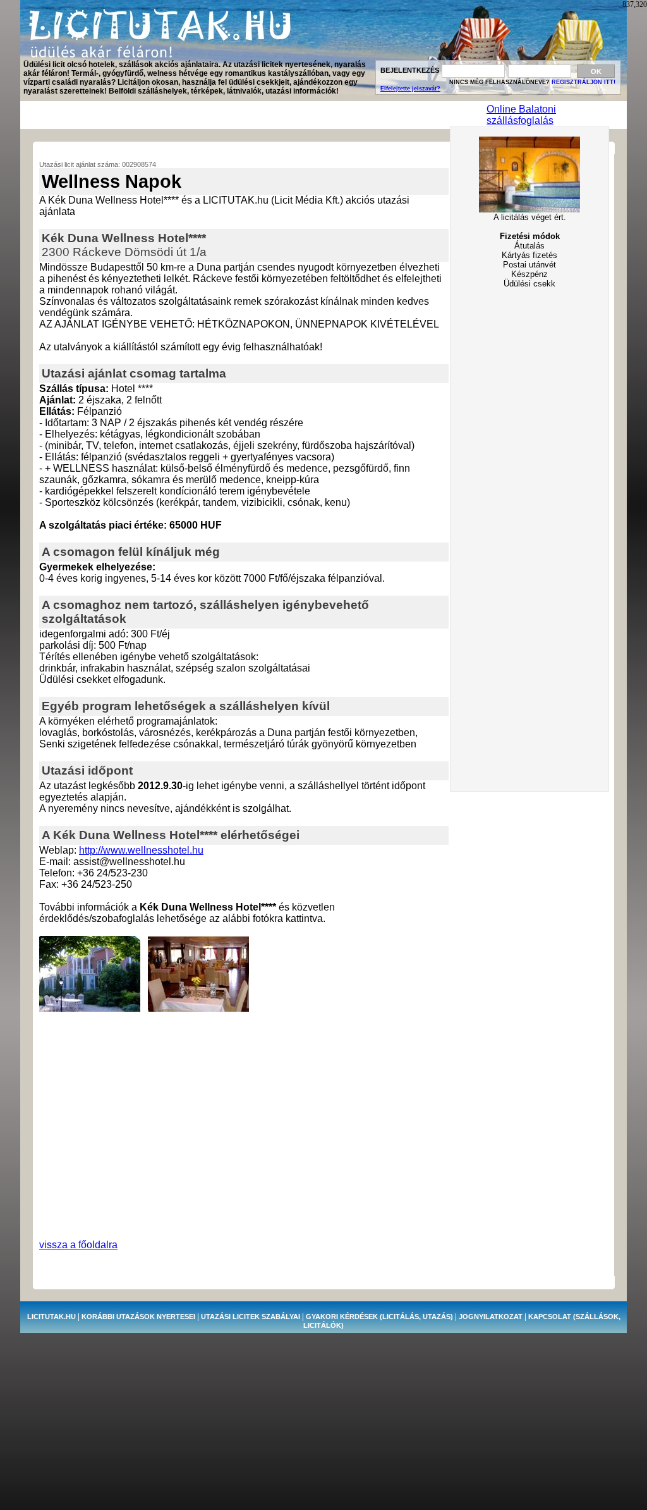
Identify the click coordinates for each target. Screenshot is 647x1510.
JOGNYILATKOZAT (491, 1316)
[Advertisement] (253, 115)
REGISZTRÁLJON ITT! (583, 82)
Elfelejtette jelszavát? (410, 88)
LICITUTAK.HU (51, 1316)
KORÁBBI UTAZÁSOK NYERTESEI (138, 1316)
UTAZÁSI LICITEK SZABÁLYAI (250, 1316)
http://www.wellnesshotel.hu (141, 850)
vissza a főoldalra (78, 1244)
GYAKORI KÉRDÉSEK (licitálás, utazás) (379, 1316)
